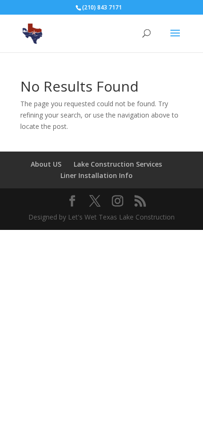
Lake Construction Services (118, 164)
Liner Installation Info (96, 175)
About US (46, 164)
